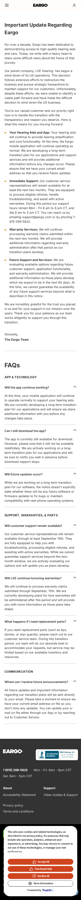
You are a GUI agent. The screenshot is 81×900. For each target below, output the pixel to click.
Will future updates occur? (24, 474)
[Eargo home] (40, 5)
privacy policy (34, 835)
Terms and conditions (18, 811)
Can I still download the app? (25, 431)
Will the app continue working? (27, 387)
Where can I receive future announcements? (36, 682)
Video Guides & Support (61, 795)
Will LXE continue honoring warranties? (33, 578)
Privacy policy (13, 805)
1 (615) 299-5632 (15, 770)
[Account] (74, 5)
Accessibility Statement (19, 795)
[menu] (7, 5)
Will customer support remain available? (33, 526)
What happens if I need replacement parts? (35, 621)
